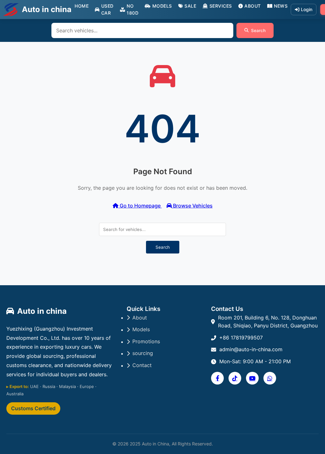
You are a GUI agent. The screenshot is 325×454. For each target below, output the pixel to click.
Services (220, 6)
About (252, 6)
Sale (190, 6)
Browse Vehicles (192, 205)
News (281, 6)
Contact (142, 365)
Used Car (107, 9)
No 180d (132, 9)
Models (162, 6)
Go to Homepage (140, 205)
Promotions (146, 341)
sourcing (142, 353)
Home (82, 6)
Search (258, 30)
